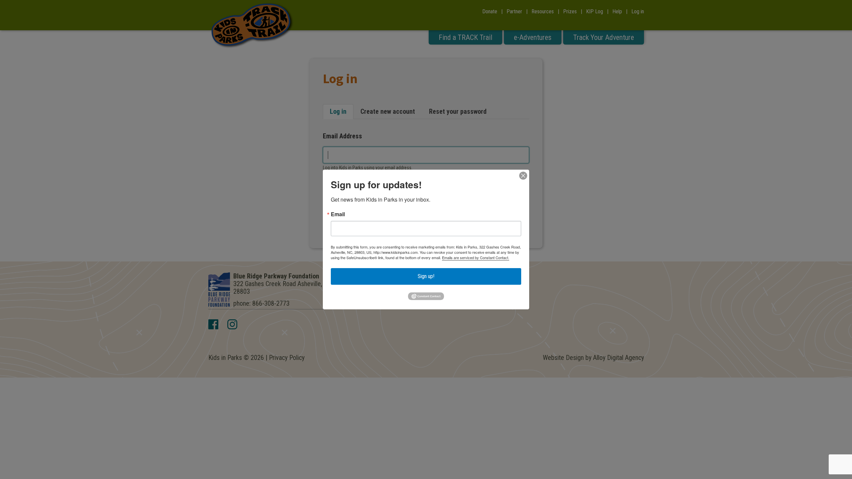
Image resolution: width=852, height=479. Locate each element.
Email (338, 214)
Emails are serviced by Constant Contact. (475, 257)
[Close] (523, 176)
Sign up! (426, 276)
